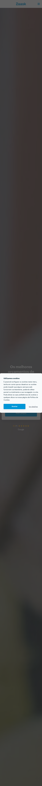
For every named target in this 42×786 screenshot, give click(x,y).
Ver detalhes (33, 406)
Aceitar (14, 406)
